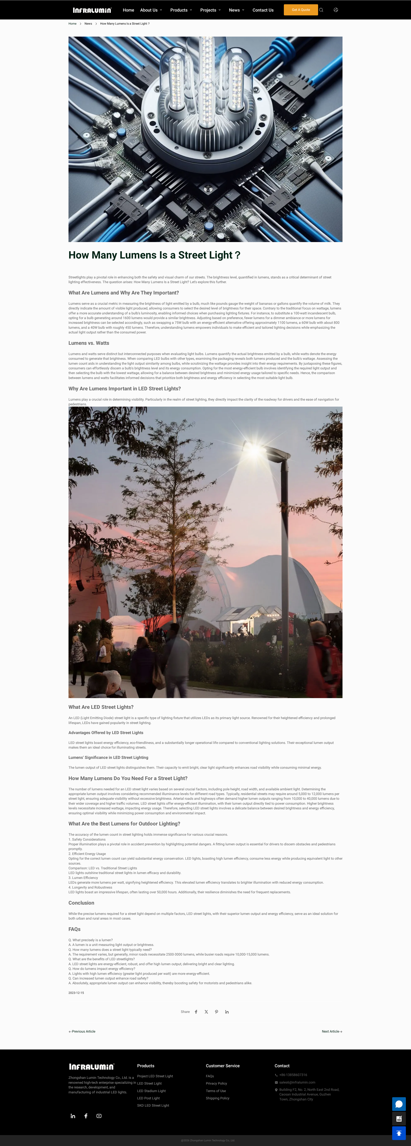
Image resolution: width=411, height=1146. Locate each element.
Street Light (179, 282)
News (88, 23)
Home (72, 23)
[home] (92, 10)
